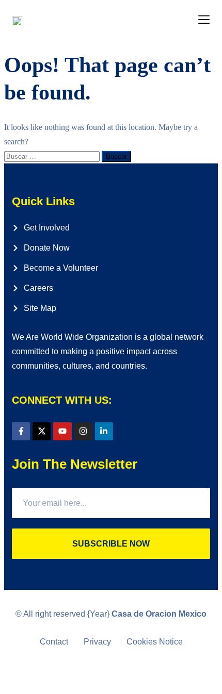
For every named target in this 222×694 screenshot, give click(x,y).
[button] (204, 20)
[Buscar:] (53, 156)
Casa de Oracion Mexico (159, 613)
